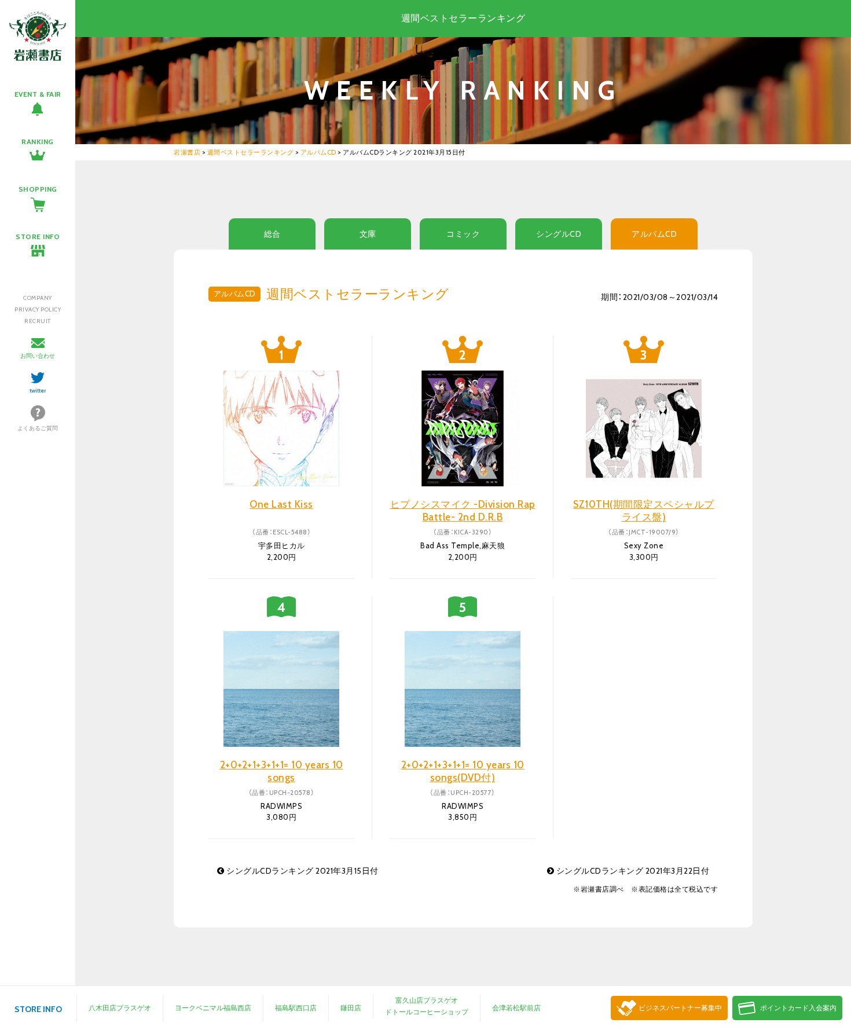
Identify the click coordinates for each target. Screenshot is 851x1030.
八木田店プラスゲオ (120, 1007)
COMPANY (37, 298)
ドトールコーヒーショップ (426, 1011)
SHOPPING (38, 189)
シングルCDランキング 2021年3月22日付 (631, 871)
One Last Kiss (281, 504)
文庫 (368, 234)
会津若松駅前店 (516, 1007)
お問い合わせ (37, 356)
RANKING (37, 141)
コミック (463, 234)
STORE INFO (38, 236)
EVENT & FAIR (37, 94)
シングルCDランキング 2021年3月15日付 (302, 871)
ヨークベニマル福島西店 (213, 1007)
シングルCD (558, 234)
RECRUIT (37, 321)
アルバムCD (654, 234)
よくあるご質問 (37, 428)
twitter (38, 390)
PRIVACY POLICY (37, 309)
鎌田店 (350, 1007)
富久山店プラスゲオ (426, 1000)
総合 (272, 234)
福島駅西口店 (296, 1007)
